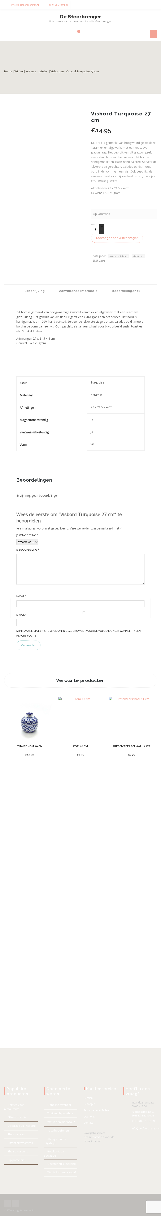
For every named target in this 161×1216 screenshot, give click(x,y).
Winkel (19, 71)
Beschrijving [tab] (34, 291)
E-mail (21, 614)
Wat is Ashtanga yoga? (61, 1172)
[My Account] (69, 33)
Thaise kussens (18, 1151)
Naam (21, 596)
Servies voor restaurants (14, 1107)
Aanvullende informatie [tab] (78, 291)
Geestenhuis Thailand (61, 1164)
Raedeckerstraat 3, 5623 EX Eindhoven (143, 1113)
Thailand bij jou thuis (60, 1113)
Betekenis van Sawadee (55, 1153)
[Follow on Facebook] (144, 5)
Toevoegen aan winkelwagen (116, 238)
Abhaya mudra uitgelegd (55, 1141)
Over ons (89, 1116)
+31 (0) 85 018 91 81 (57, 4)
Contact (88, 1122)
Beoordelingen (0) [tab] (126, 291)
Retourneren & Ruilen (96, 1110)
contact (95, 1137)
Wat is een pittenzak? (61, 1122)
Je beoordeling (27, 549)
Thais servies (16, 1134)
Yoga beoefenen (58, 1130)
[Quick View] (29, 755)
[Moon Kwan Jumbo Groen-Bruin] (156, 608)
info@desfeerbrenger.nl (25, 4)
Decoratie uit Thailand (22, 1126)
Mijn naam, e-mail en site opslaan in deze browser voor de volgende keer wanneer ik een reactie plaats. (78, 633)
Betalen (88, 1098)
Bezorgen (89, 1104)
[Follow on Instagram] (152, 5)
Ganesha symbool (59, 1105)
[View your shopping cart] (76, 33)
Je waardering (27, 535)
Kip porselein (16, 1160)
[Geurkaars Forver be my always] (5, 608)
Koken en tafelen (37, 71)
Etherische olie (17, 1117)
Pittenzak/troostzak (20, 1143)
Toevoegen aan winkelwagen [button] (29, 748)
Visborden (57, 71)
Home (8, 71)
